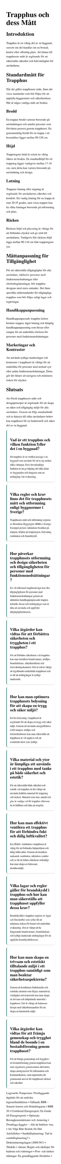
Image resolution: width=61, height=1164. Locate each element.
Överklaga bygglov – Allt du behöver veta (29, 1124)
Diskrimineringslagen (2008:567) (25, 1142)
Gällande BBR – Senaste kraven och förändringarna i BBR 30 (29, 1106)
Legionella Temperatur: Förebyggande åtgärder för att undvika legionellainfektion (27, 1097)
